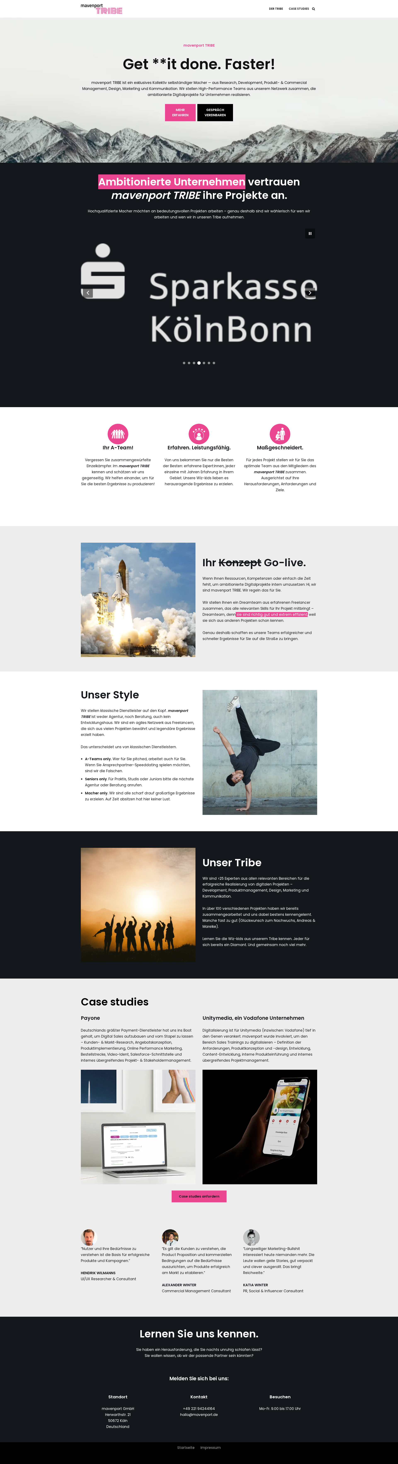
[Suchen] (313, 8)
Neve (85, 1458)
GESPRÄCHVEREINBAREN (215, 113)
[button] (88, 293)
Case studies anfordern (199, 1196)
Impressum (210, 1447)
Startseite (186, 1447)
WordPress (130, 1458)
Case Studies (299, 9)
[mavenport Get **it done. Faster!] (102, 9)
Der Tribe (276, 9)
